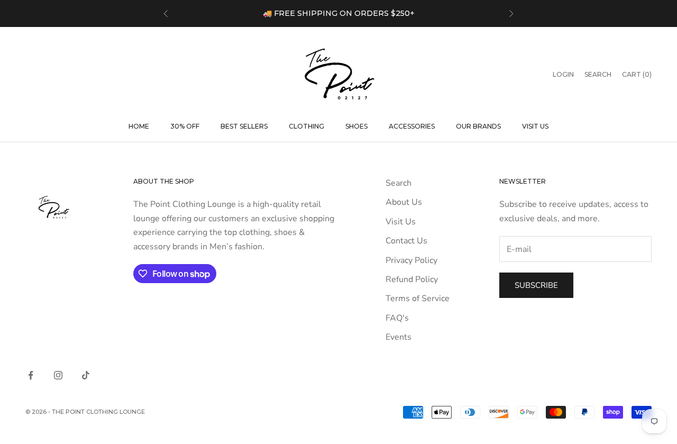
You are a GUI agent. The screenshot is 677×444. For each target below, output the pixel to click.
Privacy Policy (411, 260)
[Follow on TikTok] (85, 375)
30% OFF (184, 126)
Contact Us (406, 241)
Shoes (356, 126)
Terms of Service (418, 298)
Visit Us (535, 126)
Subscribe (536, 285)
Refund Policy (412, 279)
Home (139, 126)
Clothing (306, 126)
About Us (404, 202)
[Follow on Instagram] (58, 375)
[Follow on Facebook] (30, 375)
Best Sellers (244, 126)
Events (398, 337)
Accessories (412, 126)
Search (398, 183)
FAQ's (397, 318)
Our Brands (478, 126)
